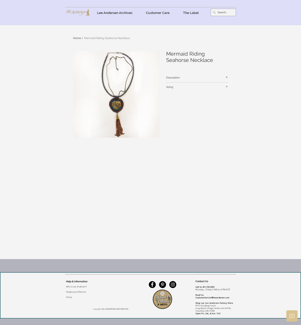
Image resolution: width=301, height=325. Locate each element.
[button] (157, 12)
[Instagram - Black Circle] (172, 284)
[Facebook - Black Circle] (152, 284)
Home (77, 38)
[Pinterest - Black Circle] (162, 284)
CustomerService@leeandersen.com (212, 297)
